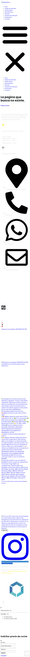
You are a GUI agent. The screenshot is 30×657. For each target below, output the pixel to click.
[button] (15, 48)
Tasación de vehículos (11, 15)
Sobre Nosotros (9, 12)
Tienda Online (8, 10)
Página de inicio (5, 105)
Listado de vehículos (10, 8)
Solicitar (3, 653)
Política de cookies (6, 573)
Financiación (8, 17)
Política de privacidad (20, 571)
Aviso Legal (11, 571)
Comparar (3, 655)
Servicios (7, 14)
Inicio (6, 7)
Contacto (7, 19)
